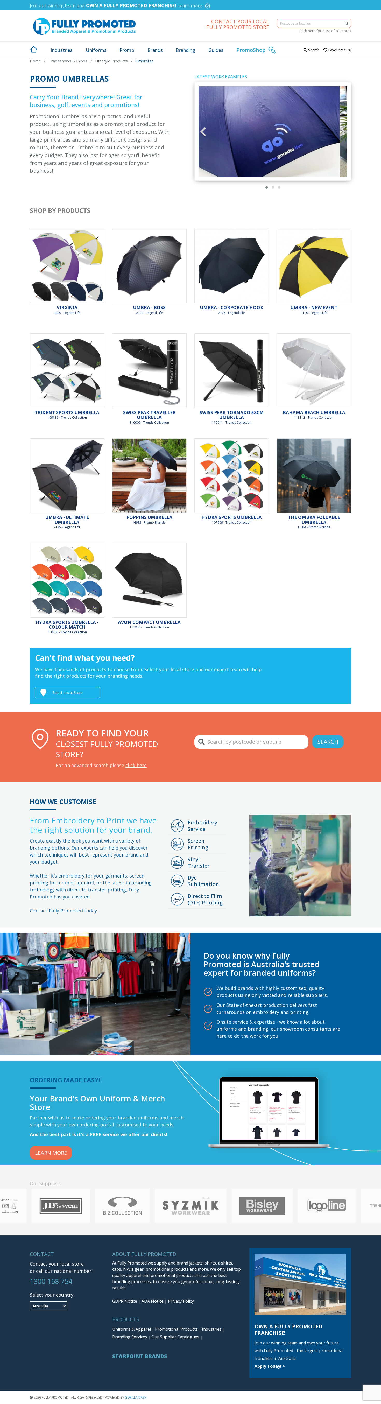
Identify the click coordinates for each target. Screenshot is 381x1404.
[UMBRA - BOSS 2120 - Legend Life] (149, 266)
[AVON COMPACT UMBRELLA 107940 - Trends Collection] (149, 580)
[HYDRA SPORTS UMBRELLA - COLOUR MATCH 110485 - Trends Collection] (67, 580)
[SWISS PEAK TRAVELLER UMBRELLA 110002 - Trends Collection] (149, 370)
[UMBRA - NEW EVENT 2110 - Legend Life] (314, 266)
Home (35, 61)
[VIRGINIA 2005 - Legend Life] (67, 266)
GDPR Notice (124, 1301)
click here (136, 765)
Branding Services (130, 1337)
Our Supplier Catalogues (175, 1337)
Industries (212, 1329)
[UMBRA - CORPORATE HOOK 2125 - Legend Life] (231, 266)
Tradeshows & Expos (68, 61)
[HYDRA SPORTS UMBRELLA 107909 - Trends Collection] (231, 475)
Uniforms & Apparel (132, 1329)
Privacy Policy (181, 1301)
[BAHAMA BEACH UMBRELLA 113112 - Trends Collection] (314, 370)
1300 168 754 (51, 1281)
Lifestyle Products (111, 61)
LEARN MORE (51, 1152)
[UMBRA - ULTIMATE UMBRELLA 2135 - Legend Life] (67, 475)
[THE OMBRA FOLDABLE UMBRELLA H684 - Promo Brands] (314, 475)
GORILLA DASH (136, 1397)
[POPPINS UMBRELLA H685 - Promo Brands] (149, 475)
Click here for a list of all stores (325, 30)
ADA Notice (153, 1301)
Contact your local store (57, 1264)
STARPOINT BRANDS (139, 1356)
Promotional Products (177, 1329)
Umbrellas (145, 61)
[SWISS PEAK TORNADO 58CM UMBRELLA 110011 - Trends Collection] (231, 370)
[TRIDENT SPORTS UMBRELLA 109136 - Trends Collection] (67, 370)
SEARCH (328, 742)
